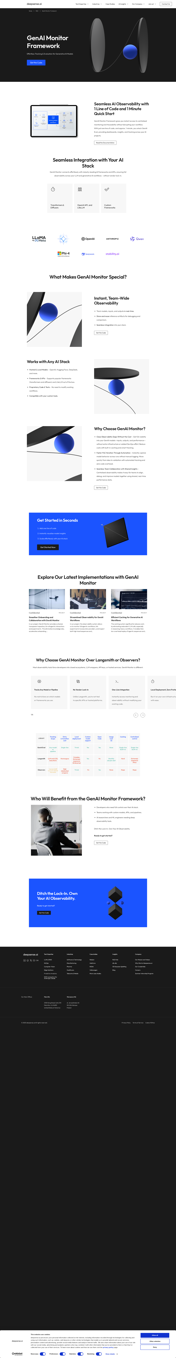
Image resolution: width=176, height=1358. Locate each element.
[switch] (62, 1354)
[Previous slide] (136, 715)
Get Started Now (48, 547)
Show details (110, 1354)
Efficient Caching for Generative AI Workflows (127, 619)
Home (30, 11)
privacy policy (108, 1347)
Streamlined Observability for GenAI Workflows (86, 619)
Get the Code (36, 62)
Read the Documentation (105, 143)
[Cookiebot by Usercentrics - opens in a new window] (17, 1354)
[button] (31, 713)
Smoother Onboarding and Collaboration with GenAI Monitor (44, 619)
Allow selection (155, 1341)
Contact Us (166, 4)
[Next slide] (143, 715)
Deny (155, 1347)
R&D (37, 11)
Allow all (155, 1335)
